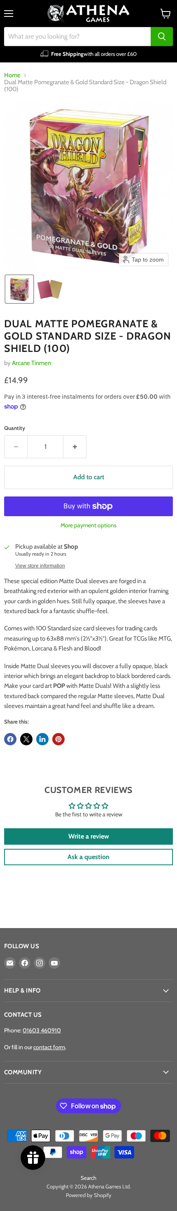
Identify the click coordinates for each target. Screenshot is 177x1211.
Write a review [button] (88, 836)
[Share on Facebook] (10, 739)
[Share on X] (26, 739)
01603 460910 (42, 1030)
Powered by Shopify (89, 1195)
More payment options (88, 525)
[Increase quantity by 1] (74, 446)
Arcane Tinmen (31, 363)
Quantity (14, 428)
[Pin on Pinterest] (58, 739)
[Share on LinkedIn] (42, 739)
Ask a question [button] (88, 857)
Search (88, 1177)
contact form (49, 1047)
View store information (40, 566)
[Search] (162, 36)
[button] (19, 289)
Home (12, 75)
